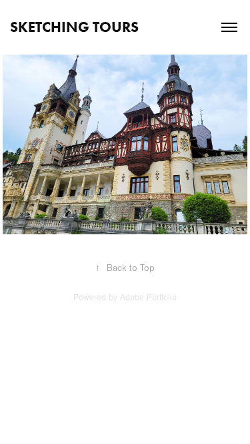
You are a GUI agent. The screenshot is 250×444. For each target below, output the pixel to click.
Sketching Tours (74, 27)
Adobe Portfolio (148, 297)
